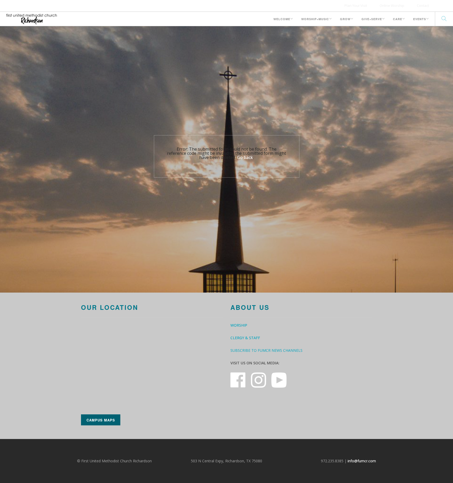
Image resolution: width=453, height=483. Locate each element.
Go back (245, 157)
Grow (345, 19)
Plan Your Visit (355, 5)
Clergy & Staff (245, 337)
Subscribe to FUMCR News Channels (266, 350)
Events (419, 19)
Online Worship (392, 5)
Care (397, 19)
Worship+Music (315, 19)
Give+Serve (372, 19)
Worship (238, 325)
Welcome (281, 19)
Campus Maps (101, 420)
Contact (423, 5)
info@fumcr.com (362, 460)
